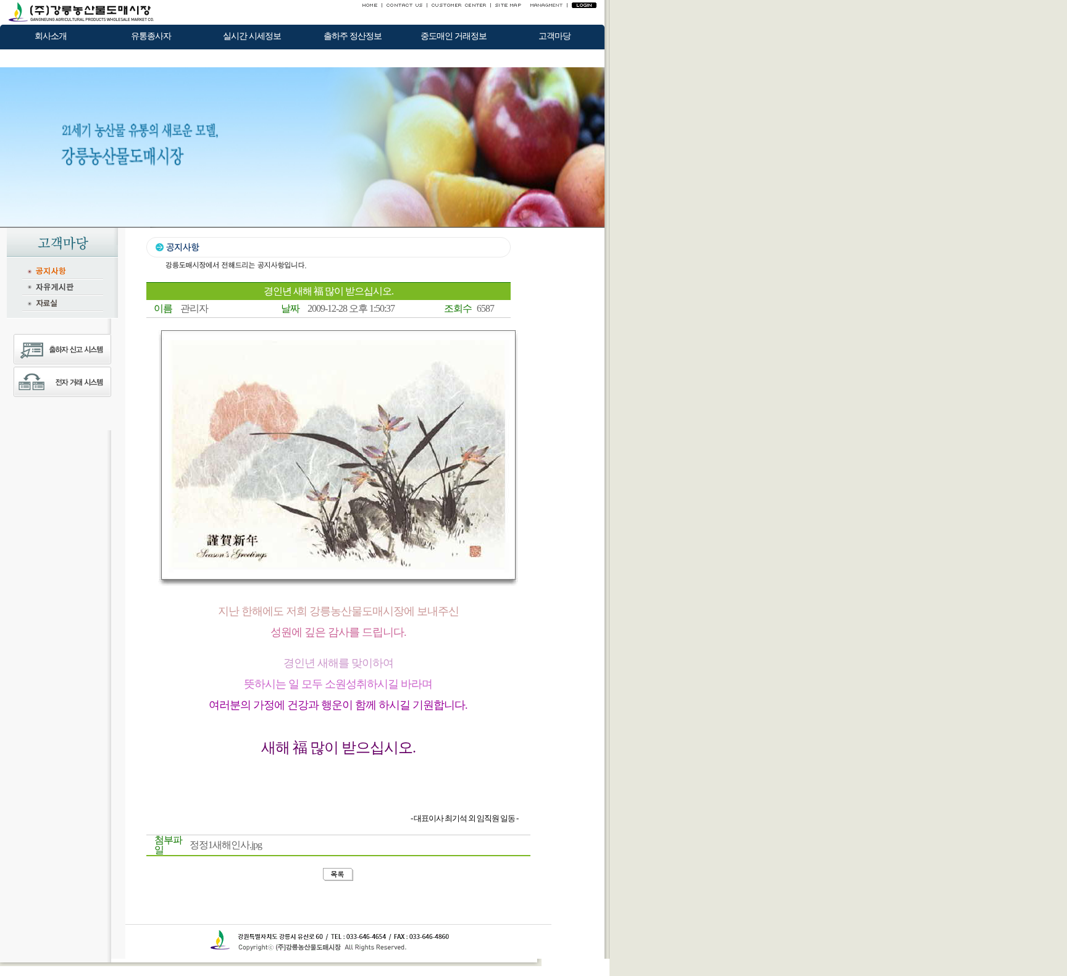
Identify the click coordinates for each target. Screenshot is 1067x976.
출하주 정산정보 (353, 36)
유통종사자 (151, 36)
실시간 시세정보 (252, 36)
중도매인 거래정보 (454, 36)
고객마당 (554, 36)
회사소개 (51, 36)
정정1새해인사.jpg (226, 845)
